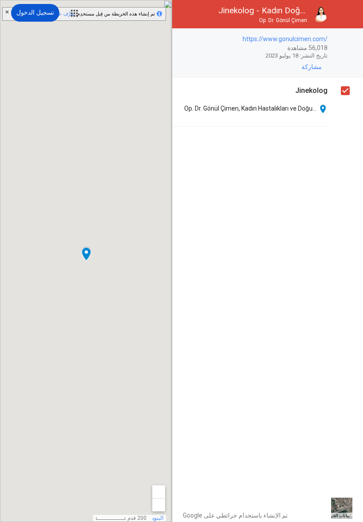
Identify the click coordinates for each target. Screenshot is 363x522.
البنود (157, 518)
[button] (74, 13)
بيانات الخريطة (336, 515)
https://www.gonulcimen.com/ (285, 38)
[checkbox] (183, 40)
